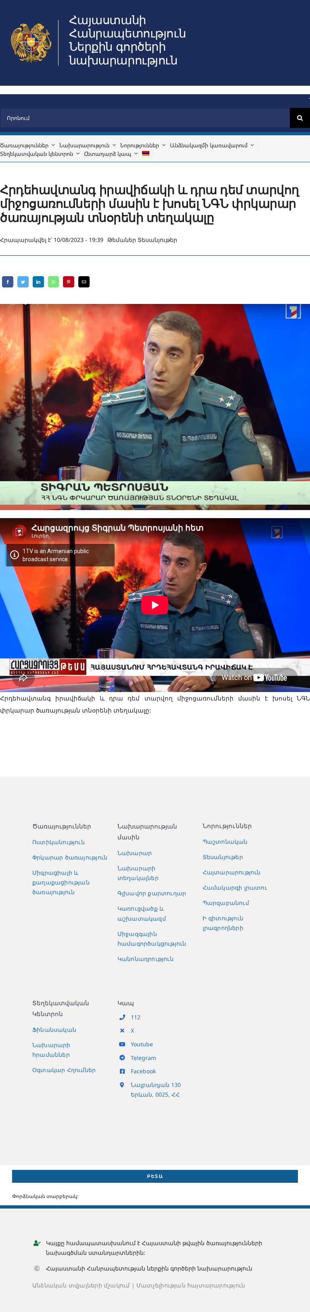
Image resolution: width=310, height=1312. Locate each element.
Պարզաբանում (226, 903)
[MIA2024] (31, 23)
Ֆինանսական (54, 1029)
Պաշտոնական (225, 841)
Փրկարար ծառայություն (69, 857)
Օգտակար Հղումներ (64, 1070)
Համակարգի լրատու (235, 887)
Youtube (142, 1044)
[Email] (84, 281)
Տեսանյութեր (157, 240)
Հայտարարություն (232, 872)
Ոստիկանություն (58, 842)
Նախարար (134, 853)
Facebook (143, 1071)
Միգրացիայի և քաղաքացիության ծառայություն (61, 882)
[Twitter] (23, 281)
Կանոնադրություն (145, 959)
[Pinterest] (68, 281)
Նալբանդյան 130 (156, 1085)
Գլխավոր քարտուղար (151, 893)
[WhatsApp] (53, 281)
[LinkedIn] (38, 281)
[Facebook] (7, 281)
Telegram (143, 1058)
